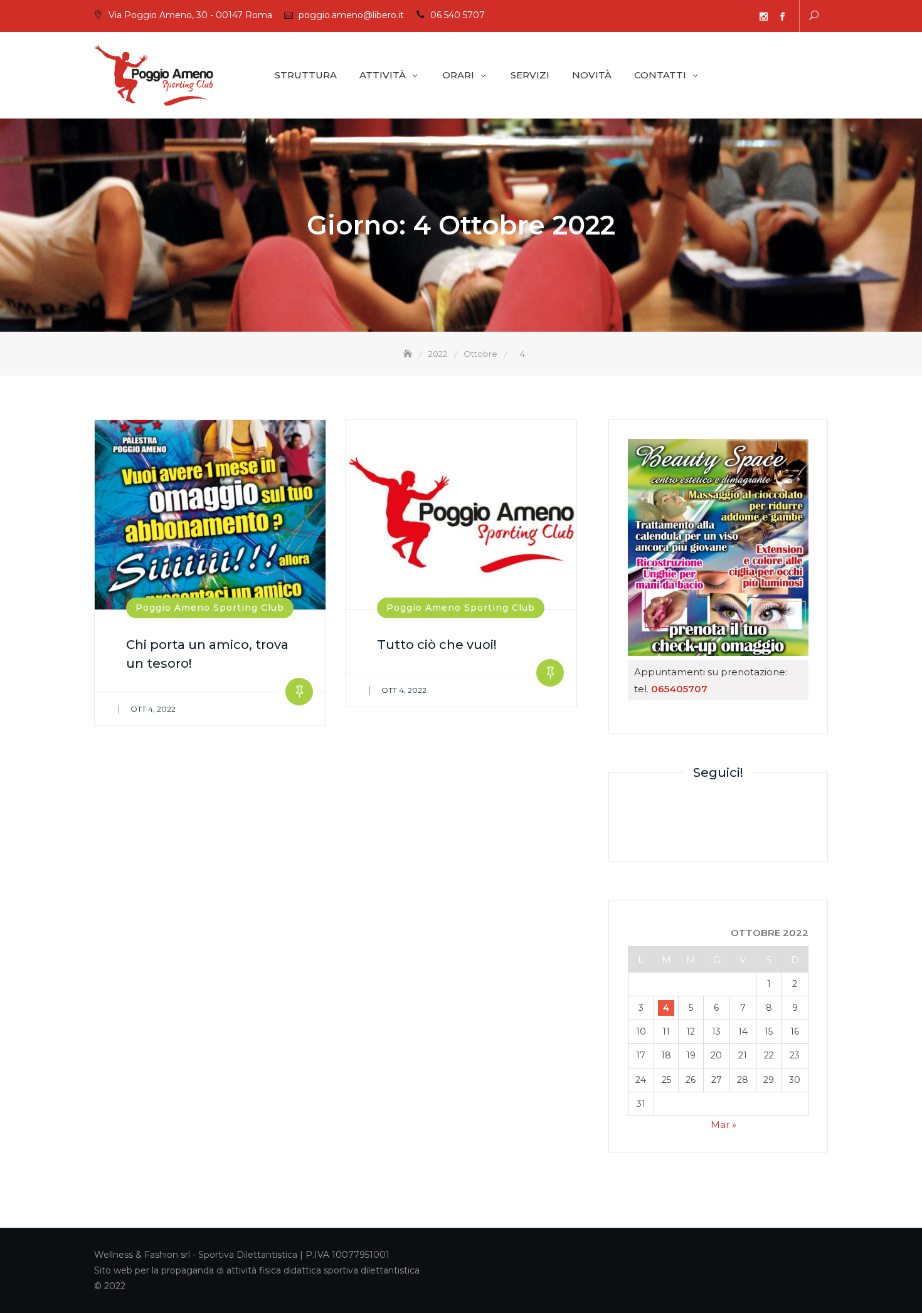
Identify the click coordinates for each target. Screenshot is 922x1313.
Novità (592, 75)
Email (725, 16)
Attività (382, 75)
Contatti (660, 75)
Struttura (306, 75)
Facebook (782, 16)
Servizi (530, 75)
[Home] (409, 354)
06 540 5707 (457, 15)
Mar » (723, 1125)
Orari (458, 75)
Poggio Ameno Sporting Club (209, 607)
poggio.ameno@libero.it (351, 15)
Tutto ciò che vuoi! (437, 644)
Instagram (763, 16)
